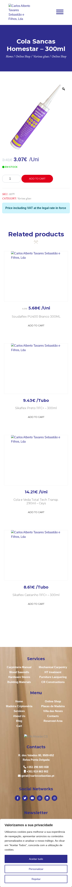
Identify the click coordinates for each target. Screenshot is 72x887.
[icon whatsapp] (39, 798)
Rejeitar (36, 879)
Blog (19, 720)
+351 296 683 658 (38, 767)
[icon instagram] (54, 798)
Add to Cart (36, 325)
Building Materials (19, 682)
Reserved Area (53, 720)
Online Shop (53, 701)
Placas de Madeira (53, 706)
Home (19, 701)
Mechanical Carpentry (53, 667)
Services (19, 711)
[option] (36, 117)
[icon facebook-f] (17, 798)
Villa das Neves (53, 711)
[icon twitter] (25, 798)
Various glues (24, 198)
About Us (19, 716)
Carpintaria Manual (19, 667)
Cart (19, 725)
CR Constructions (53, 682)
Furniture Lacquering (53, 677)
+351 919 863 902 (37, 771)
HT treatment (52, 672)
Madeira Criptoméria (19, 706)
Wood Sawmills (19, 672)
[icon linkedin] (47, 798)
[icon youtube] (32, 798)
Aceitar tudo (36, 858)
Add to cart (37, 178)
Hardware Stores (19, 677)
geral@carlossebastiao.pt (37, 775)
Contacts (53, 716)
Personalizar (36, 868)
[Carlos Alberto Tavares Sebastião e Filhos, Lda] (19, 12)
